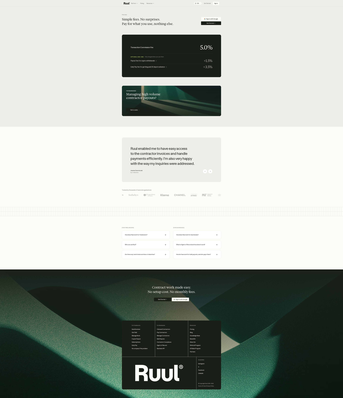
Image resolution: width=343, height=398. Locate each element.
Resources (149, 3)
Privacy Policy (210, 386)
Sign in (216, 3)
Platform (133, 3)
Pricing (142, 3)
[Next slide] (210, 171)
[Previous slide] (205, 171)
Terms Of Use (202, 386)
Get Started (207, 3)
